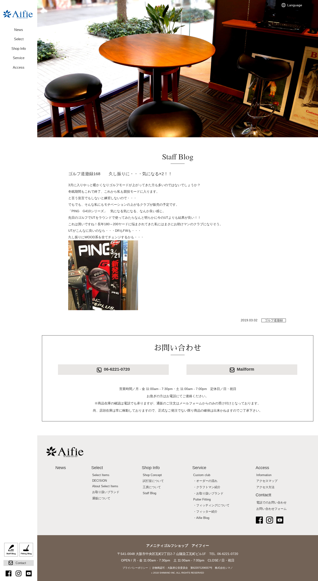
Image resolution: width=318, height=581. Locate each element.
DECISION (99, 480)
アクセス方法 (265, 487)
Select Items (100, 475)
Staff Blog (11, 551)
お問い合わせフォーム (271, 508)
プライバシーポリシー (135, 567)
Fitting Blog (26, 551)
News (18, 30)
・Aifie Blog (201, 518)
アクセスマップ (266, 481)
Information (263, 475)
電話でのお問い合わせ (271, 502)
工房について (152, 487)
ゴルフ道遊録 (274, 320)
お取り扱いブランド (105, 492)
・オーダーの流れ (205, 481)
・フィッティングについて (211, 505)
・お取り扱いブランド (208, 493)
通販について (101, 498)
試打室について (153, 481)
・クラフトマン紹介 (206, 487)
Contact (21, 563)
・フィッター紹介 (205, 511)
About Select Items (105, 486)
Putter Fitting (202, 499)
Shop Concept (152, 475)
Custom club (201, 475)
